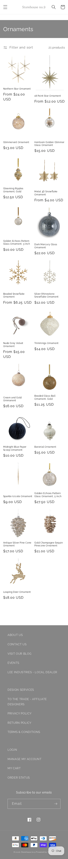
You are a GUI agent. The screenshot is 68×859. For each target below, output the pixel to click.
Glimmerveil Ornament (16, 142)
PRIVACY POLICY (20, 713)
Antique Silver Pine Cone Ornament (17, 544)
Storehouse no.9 (28, 852)
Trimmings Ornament (46, 343)
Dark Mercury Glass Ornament (45, 246)
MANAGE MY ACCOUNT (24, 759)
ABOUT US (15, 635)
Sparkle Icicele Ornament (17, 496)
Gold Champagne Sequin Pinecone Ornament (48, 544)
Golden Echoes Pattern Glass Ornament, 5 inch (47, 495)
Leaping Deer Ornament (17, 592)
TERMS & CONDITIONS (24, 732)
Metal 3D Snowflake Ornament (45, 193)
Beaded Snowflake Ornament (14, 295)
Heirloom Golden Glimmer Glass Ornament (49, 144)
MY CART (14, 768)
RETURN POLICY (20, 723)
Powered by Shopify (45, 852)
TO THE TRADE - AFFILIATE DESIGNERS (27, 701)
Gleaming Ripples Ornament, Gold (13, 190)
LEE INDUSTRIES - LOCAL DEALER (32, 672)
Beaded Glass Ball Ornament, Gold (44, 397)
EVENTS (13, 663)
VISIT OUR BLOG (19, 653)
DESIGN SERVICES (21, 690)
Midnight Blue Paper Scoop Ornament (14, 448)
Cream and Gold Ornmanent (12, 399)
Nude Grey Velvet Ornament (13, 345)
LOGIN (12, 749)
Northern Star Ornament (17, 88)
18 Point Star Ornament (47, 96)
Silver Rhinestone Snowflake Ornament (46, 295)
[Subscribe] (55, 804)
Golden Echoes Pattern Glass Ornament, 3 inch (16, 242)
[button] (5, 7)
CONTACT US (17, 644)
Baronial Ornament (45, 447)
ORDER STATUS (19, 777)
